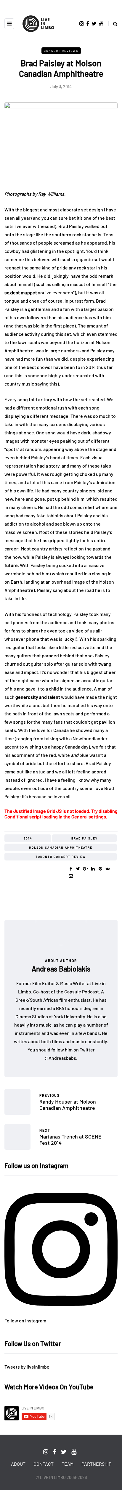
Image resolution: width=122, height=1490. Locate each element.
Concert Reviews (61, 50)
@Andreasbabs (60, 1058)
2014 (28, 838)
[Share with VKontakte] (107, 869)
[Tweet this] (78, 869)
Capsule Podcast (81, 991)
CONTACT (43, 1464)
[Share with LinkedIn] (93, 869)
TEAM (67, 1464)
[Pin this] (100, 869)
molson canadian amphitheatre (60, 847)
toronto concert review (61, 856)
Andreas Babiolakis (61, 968)
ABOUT (18, 1464)
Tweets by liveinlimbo (26, 1366)
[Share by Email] (70, 876)
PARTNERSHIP (96, 1464)
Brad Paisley (84, 838)
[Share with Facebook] (70, 869)
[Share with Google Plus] (85, 869)
